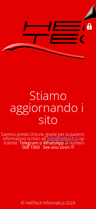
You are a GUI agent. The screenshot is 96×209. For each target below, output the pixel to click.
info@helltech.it (62, 138)
